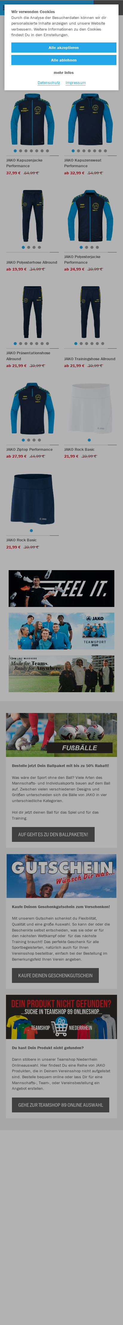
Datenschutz (49, 82)
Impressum (76, 82)
